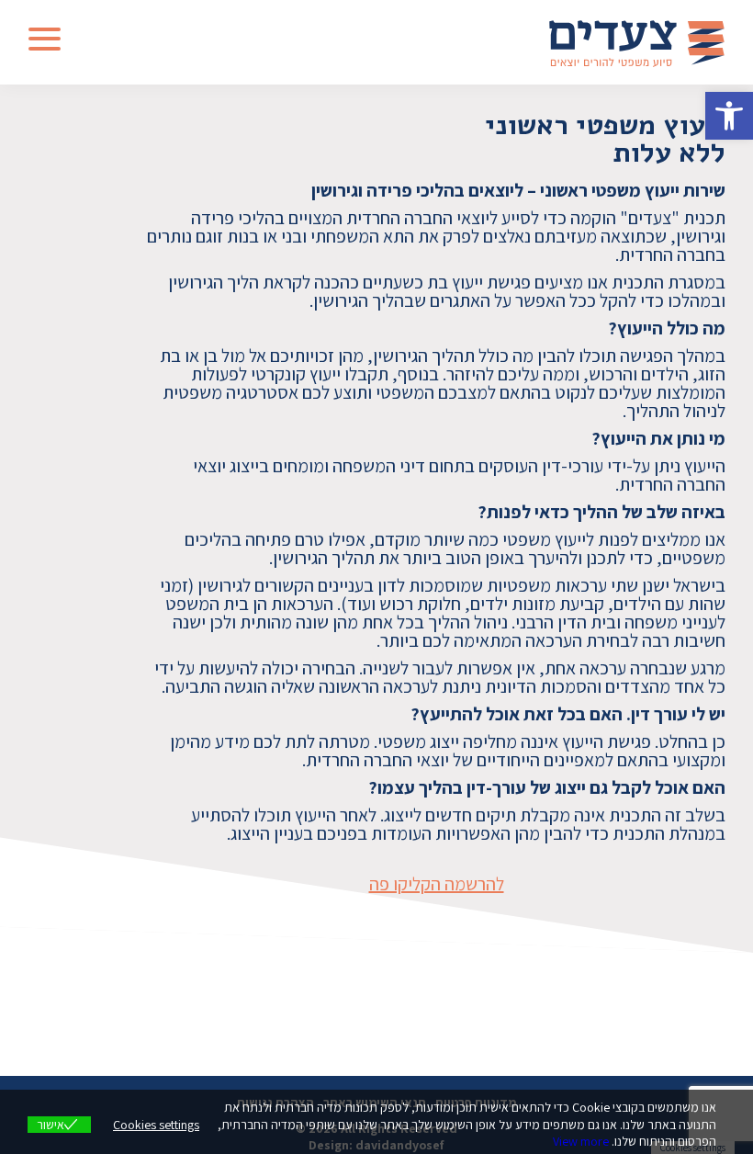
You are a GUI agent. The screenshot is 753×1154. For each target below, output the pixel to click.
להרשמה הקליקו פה (436, 884)
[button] (729, 116)
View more (581, 1141)
